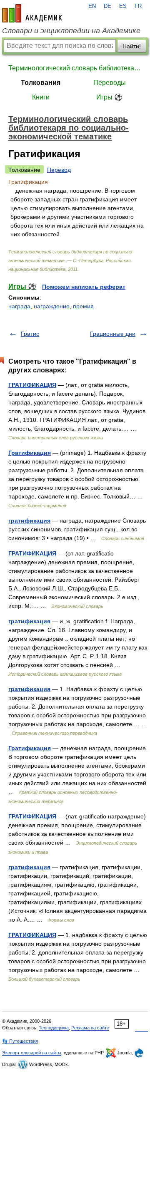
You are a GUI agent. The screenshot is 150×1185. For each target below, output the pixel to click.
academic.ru (32, 13)
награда (19, 306)
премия (83, 306)
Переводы (109, 82)
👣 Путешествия (20, 1041)
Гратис (30, 333)
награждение (52, 306)
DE (107, 6)
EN (92, 6)
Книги (41, 97)
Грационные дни (112, 333)
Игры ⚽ (109, 97)
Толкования (40, 82)
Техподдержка (54, 1027)
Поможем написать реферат (83, 286)
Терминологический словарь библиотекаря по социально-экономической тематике (75, 68)
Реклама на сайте (90, 1027)
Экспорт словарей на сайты (31, 1052)
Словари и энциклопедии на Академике (71, 31)
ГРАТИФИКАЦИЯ (32, 385)
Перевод (59, 169)
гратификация (29, 520)
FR (138, 6)
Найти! (131, 46)
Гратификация (29, 452)
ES (123, 6)
